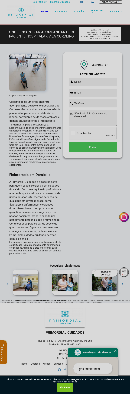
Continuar (65, 387)
